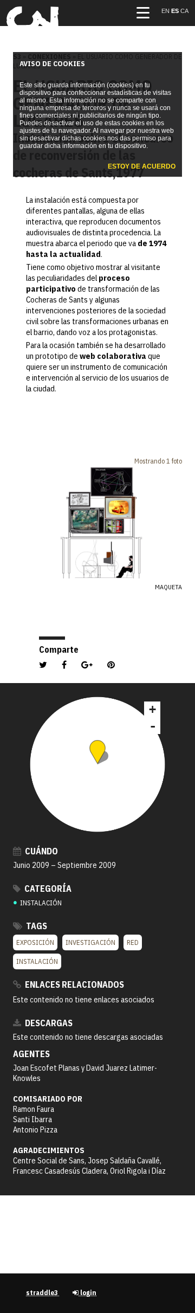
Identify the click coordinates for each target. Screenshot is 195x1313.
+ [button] (152, 709)
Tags (35, 926)
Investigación (90, 942)
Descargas (48, 1023)
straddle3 (43, 1292)
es (175, 11)
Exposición (35, 942)
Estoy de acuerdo (142, 166)
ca (184, 11)
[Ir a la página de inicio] (32, 30)
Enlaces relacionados (73, 984)
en (166, 11)
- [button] (153, 725)
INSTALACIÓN (37, 902)
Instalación (37, 961)
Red (133, 942)
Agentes (31, 1053)
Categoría (47, 888)
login (87, 1292)
